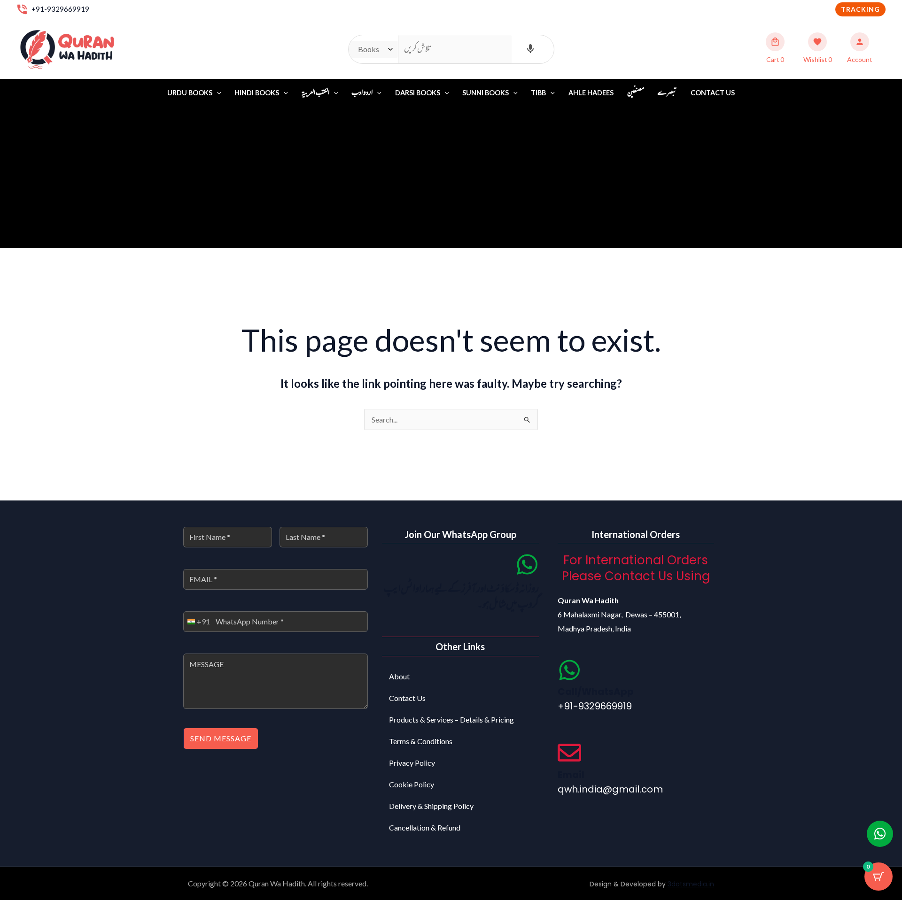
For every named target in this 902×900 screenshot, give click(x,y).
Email (571, 774)
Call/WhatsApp (596, 691)
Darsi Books (417, 93)
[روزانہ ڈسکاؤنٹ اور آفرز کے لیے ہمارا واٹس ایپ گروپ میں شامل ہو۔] (527, 564)
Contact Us (713, 93)
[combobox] (197, 621)
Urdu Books (189, 93)
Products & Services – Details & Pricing (451, 719)
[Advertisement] (451, 177)
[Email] (569, 752)
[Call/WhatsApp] (569, 670)
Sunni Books (485, 93)
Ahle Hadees (591, 93)
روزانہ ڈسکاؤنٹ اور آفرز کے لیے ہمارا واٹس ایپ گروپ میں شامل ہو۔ (461, 597)
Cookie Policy (411, 784)
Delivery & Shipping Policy (431, 805)
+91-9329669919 (60, 9)
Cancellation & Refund (424, 827)
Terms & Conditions (420, 741)
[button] (860, 9)
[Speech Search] (530, 49)
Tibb (538, 93)
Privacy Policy (412, 762)
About (399, 676)
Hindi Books (256, 93)
